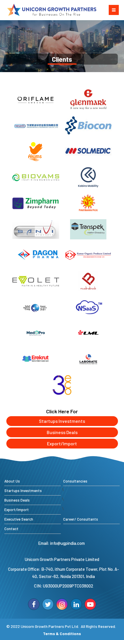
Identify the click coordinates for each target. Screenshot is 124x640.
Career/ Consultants (80, 519)
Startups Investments (62, 421)
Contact (11, 528)
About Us (12, 481)
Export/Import (62, 443)
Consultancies (75, 481)
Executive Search (18, 519)
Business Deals (62, 432)
